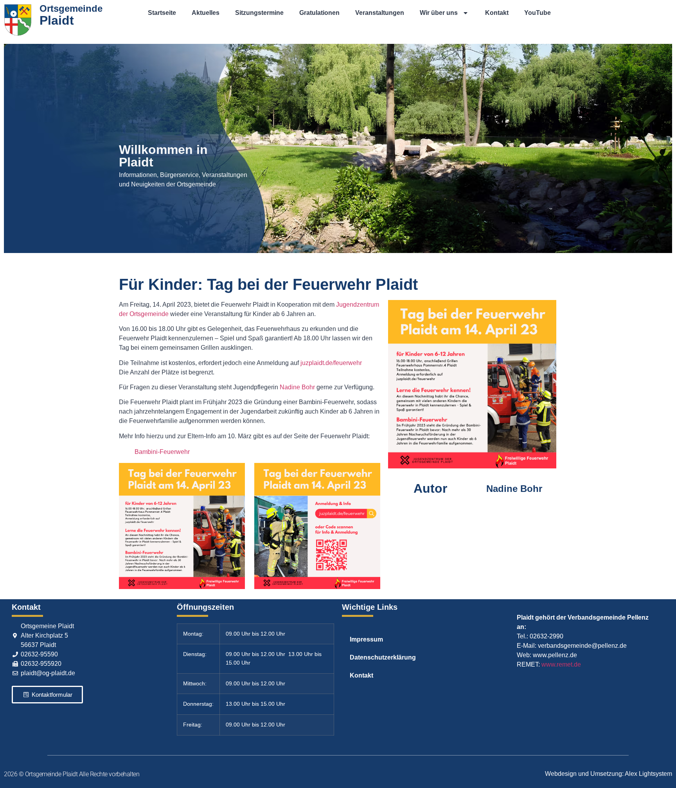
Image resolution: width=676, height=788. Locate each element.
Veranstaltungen (379, 12)
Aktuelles (205, 12)
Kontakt (497, 12)
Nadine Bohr (297, 387)
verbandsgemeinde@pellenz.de (582, 645)
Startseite (162, 12)
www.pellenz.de (555, 655)
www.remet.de (561, 664)
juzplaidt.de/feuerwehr (331, 363)
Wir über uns (439, 12)
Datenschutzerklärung (383, 657)
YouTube (537, 12)
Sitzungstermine (259, 12)
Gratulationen (319, 12)
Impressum (366, 639)
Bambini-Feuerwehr (162, 451)
